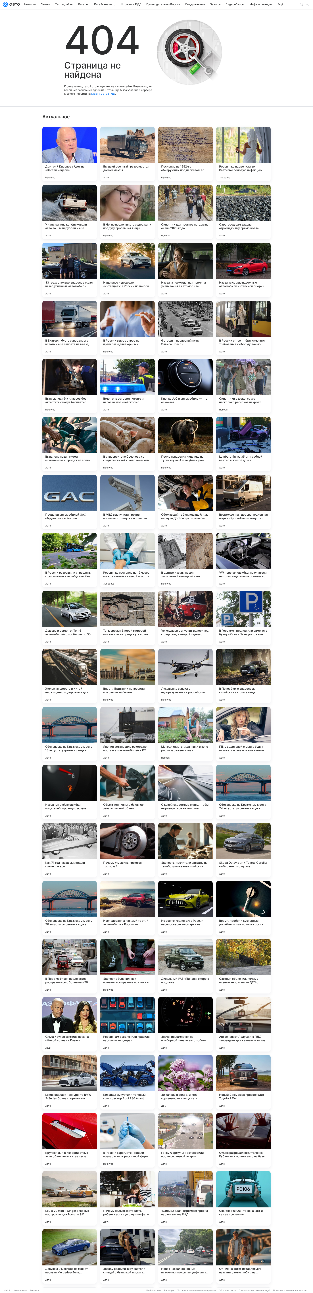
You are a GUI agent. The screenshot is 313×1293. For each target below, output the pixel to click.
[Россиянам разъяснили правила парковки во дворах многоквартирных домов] (127, 1024)
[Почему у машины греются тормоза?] (127, 850)
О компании (20, 1290)
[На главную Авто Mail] (14, 4)
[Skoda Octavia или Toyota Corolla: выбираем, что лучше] (243, 850)
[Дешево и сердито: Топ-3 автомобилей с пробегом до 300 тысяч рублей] (69, 618)
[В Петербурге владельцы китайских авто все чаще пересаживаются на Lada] (243, 676)
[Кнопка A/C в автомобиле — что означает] (185, 386)
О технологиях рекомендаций (254, 1290)
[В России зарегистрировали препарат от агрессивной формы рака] (127, 1140)
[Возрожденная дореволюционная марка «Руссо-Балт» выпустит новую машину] (243, 502)
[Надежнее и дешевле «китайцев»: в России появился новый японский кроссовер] (127, 270)
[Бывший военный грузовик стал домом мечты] (127, 154)
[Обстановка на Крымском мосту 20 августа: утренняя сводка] (69, 908)
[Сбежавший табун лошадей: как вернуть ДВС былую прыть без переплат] (185, 502)
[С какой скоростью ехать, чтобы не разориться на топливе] (185, 792)
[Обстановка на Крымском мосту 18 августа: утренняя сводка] (69, 734)
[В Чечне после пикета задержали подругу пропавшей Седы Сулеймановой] (127, 212)
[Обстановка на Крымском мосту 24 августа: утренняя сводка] (243, 792)
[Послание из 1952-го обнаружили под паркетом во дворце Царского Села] (185, 154)
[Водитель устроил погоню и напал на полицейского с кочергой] (127, 386)
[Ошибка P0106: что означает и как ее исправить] (243, 1198)
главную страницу (103, 93)
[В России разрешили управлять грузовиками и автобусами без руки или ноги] (69, 560)
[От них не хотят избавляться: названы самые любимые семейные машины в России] (243, 1256)
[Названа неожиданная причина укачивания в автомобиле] (185, 270)
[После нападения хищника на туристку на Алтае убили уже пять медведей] (185, 444)
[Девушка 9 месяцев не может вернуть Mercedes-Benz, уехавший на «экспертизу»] (69, 1256)
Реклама (34, 1290)
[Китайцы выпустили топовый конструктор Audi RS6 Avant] (127, 1082)
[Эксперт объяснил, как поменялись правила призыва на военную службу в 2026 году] (127, 966)
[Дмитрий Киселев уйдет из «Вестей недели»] (69, 154)
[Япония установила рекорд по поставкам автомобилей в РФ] (127, 734)
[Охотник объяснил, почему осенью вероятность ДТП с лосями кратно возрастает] (243, 966)
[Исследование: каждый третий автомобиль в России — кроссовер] (127, 908)
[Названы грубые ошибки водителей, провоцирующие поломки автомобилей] (69, 792)
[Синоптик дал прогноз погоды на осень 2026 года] (185, 212)
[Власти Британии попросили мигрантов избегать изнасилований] (127, 676)
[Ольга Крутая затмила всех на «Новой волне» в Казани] (69, 1024)
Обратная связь (227, 1290)
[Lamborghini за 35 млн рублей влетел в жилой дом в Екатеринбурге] (243, 444)
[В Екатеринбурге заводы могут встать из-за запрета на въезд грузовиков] (69, 328)
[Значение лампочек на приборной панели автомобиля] (185, 1024)
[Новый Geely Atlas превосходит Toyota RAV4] (243, 1082)
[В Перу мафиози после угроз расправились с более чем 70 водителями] (69, 966)
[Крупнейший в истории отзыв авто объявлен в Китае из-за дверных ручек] (69, 1140)
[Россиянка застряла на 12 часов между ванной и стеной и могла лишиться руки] (127, 560)
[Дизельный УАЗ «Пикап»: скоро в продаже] (185, 966)
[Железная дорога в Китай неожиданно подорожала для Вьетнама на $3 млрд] (69, 676)
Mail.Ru (7, 1290)
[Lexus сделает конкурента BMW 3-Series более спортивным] (69, 1082)
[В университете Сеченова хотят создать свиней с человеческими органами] (127, 444)
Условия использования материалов (196, 1290)
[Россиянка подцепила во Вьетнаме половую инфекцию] (243, 154)
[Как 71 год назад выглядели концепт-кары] (69, 850)
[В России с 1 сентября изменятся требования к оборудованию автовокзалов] (243, 328)
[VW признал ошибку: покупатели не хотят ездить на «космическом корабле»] (243, 560)
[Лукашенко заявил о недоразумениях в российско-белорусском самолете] (185, 676)
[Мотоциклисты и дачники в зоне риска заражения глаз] (185, 734)
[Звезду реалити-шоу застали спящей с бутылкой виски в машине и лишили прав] (127, 1256)
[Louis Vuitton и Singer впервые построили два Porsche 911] (69, 1198)
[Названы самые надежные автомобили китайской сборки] (243, 270)
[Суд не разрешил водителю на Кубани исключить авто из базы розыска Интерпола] (243, 1140)
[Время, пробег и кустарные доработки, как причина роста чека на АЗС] (243, 908)
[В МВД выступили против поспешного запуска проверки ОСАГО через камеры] (127, 502)
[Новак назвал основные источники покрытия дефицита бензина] (185, 1256)
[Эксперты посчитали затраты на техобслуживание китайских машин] (185, 850)
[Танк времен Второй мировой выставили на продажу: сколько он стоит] (127, 618)
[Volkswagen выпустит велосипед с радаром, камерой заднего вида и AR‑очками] (185, 618)
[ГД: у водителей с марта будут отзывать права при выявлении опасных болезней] (243, 734)
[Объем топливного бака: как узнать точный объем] (127, 792)
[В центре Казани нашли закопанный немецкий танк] (185, 560)
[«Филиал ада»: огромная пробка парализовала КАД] (185, 1198)
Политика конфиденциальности (289, 1290)
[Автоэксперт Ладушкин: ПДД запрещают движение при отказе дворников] (243, 1024)
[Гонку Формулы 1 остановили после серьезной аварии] (185, 1140)
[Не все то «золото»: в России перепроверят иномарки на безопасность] (185, 908)
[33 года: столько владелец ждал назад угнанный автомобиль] (69, 270)
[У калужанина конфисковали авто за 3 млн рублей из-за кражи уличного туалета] (69, 212)
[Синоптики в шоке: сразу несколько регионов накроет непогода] (243, 386)
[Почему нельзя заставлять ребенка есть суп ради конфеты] (127, 1198)
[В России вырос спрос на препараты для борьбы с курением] (127, 328)
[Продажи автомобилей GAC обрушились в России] (69, 502)
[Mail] (5, 4)
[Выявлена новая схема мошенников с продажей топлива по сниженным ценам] (69, 444)
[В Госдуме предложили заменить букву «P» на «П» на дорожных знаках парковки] (243, 618)
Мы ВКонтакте (153, 1290)
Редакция (169, 1290)
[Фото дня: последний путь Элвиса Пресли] (185, 328)
